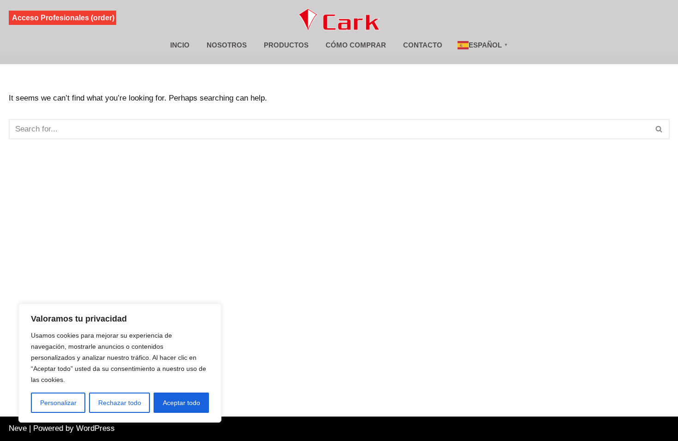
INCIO (180, 45)
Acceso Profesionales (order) (63, 18)
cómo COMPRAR (356, 45)
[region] (119, 363)
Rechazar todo (119, 402)
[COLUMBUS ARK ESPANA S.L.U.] (339, 19)
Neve (18, 428)
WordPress (95, 428)
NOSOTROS (227, 45)
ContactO (422, 45)
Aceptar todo (181, 402)
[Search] (659, 129)
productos (286, 45)
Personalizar (58, 402)
